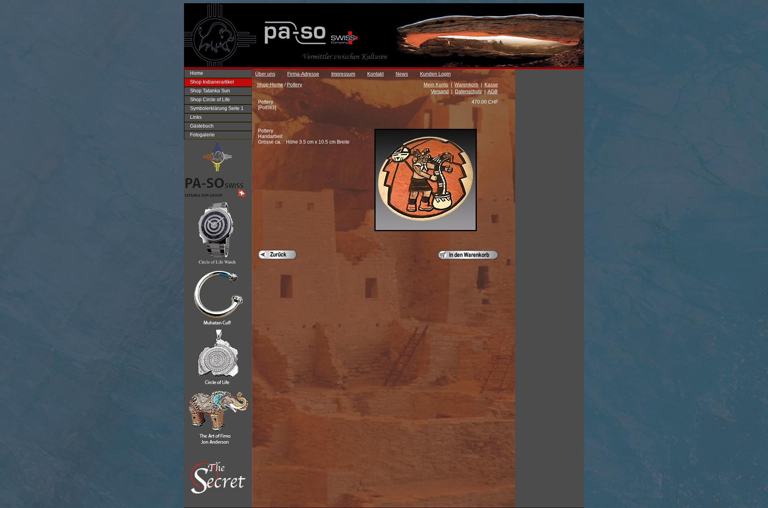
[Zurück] (277, 254)
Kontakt (375, 74)
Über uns (265, 74)
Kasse (491, 85)
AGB (493, 91)
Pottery (294, 85)
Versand (440, 91)
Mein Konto (436, 85)
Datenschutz (468, 91)
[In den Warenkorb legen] (468, 254)
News (402, 74)
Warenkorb (466, 85)
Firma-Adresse (303, 74)
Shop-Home (270, 85)
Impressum (343, 74)
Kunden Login (435, 74)
